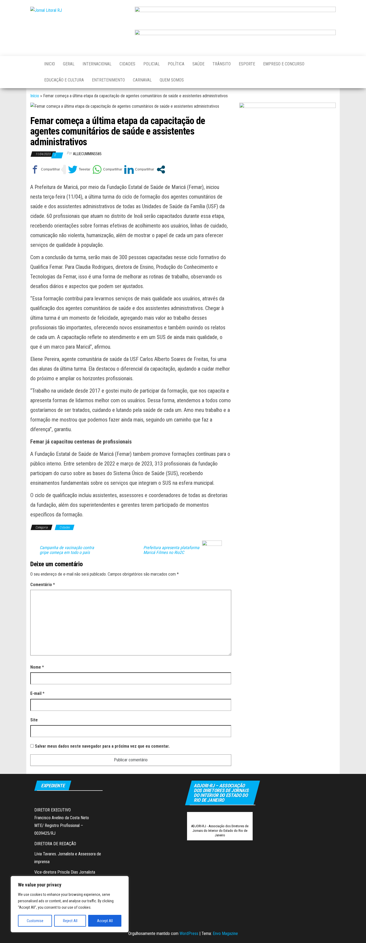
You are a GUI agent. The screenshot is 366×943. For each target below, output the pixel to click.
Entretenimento (108, 80)
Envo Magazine (225, 933)
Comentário (42, 584)
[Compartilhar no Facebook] (45, 169)
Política (176, 63)
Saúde (198, 63)
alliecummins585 (87, 154)
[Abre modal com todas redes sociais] (161, 169)
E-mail (37, 693)
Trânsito (221, 63)
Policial (151, 63)
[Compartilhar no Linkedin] (139, 169)
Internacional (97, 63)
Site (34, 719)
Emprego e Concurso (283, 63)
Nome (37, 667)
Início (34, 95)
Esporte (247, 63)
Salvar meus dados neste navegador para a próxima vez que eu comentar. (102, 746)
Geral (68, 63)
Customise (35, 921)
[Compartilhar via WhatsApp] (107, 169)
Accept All (105, 921)
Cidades (127, 63)
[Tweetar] (79, 169)
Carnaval (142, 80)
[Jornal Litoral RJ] (33, 64)
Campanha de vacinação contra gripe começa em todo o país (67, 550)
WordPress (189, 933)
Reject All (70, 921)
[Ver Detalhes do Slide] (235, 15)
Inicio (49, 63)
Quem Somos (172, 80)
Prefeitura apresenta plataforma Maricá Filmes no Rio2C (171, 550)
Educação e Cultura (64, 80)
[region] (70, 904)
